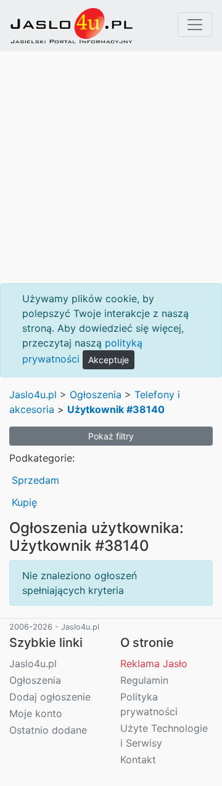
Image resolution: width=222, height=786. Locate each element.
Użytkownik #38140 (116, 409)
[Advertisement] (111, 167)
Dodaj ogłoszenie (50, 697)
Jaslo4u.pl (33, 394)
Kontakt (138, 759)
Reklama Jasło (153, 663)
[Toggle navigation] (195, 24)
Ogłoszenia (95, 394)
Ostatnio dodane (48, 730)
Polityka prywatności (149, 704)
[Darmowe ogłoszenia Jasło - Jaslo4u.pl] (71, 26)
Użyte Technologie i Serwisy (164, 735)
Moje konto (35, 713)
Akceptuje (108, 360)
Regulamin (144, 680)
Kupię (24, 502)
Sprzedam (35, 480)
